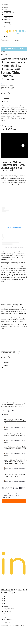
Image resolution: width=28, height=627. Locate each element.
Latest (5, 610)
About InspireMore (8, 16)
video (6, 54)
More (5, 14)
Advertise (6, 621)
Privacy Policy (7, 24)
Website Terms (7, 22)
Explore (6, 4)
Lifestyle (3, 51)
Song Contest (7, 11)
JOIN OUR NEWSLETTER (14, 49)
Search (6, 26)
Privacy (6, 625)
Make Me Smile (7, 611)
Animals (6, 7)
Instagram (3, 177)
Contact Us (7, 17)
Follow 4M (7, 36)
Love (5, 613)
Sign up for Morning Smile (7, 404)
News (5, 6)
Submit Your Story (14, 501)
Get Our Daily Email (9, 12)
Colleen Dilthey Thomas (7, 85)
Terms (2, 625)
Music (5, 9)
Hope (2, 54)
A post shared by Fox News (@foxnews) (14, 247)
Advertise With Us (8, 19)
